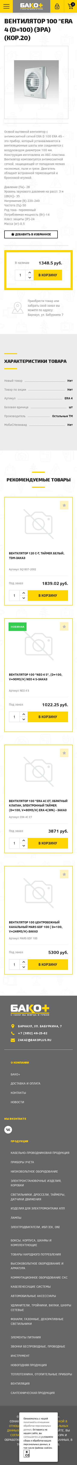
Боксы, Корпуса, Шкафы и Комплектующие (31, 1242)
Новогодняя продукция (29, 1365)
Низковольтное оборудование (34, 1171)
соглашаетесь (31, 1436)
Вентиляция (20, 1383)
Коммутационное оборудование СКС (39, 1277)
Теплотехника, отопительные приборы (41, 1374)
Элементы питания (26, 1337)
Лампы (16, 1218)
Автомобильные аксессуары (33, 1296)
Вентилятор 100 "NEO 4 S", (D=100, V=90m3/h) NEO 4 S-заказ (35, 676)
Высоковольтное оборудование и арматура (37, 1265)
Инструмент (20, 1356)
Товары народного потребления (36, 1254)
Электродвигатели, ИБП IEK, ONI (35, 1227)
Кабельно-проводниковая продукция (40, 1153)
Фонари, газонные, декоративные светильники (37, 1321)
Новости (17, 1102)
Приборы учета (22, 1162)
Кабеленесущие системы (31, 1287)
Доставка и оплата (25, 1083)
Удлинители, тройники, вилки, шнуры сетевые (41, 1307)
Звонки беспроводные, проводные (38, 1346)
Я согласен (27, 1453)
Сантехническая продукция (33, 1393)
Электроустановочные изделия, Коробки (36, 1183)
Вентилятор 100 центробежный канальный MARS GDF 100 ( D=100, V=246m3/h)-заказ (35, 926)
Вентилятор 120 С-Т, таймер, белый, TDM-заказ (36, 555)
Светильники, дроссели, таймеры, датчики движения (38, 1196)
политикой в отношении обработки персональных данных (37, 1425)
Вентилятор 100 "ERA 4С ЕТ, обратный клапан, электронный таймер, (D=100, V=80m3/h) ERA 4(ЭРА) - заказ (38, 805)
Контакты (18, 1093)
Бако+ (15, 1074)
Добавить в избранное (33, 234)
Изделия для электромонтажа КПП (38, 1208)
